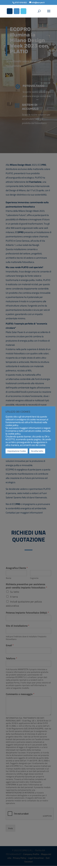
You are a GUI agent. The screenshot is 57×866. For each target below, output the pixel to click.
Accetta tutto (37, 450)
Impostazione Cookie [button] (16, 450)
